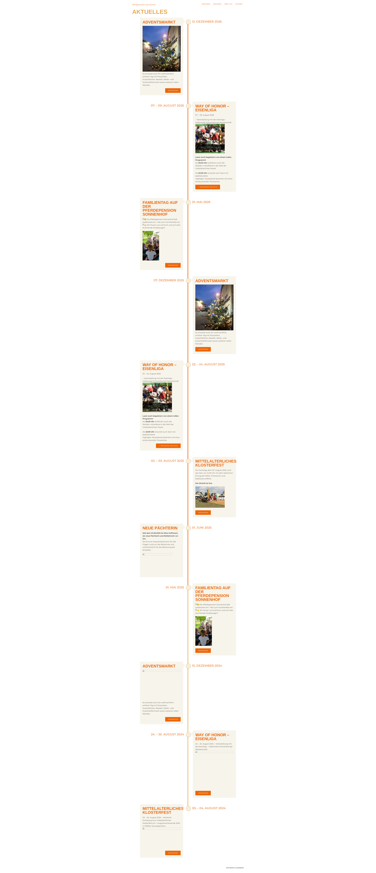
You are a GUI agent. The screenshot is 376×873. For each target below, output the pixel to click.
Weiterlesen (173, 90)
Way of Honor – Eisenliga (212, 108)
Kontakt (238, 4)
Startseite (206, 4)
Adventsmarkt (159, 22)
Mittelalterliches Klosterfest (215, 463)
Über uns (228, 4)
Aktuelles (217, 4)
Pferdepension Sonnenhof (143, 5)
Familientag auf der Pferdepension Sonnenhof (160, 208)
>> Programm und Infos (207, 187)
